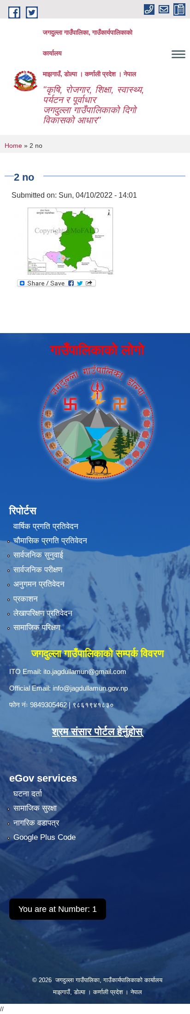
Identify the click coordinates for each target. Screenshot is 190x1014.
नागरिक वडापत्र (36, 823)
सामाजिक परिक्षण (36, 627)
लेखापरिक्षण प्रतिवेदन (42, 613)
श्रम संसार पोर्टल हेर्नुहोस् (97, 731)
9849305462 (48, 705)
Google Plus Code (44, 837)
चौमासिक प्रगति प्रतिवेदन (50, 540)
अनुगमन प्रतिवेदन (39, 584)
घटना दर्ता (27, 793)
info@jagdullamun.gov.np (90, 688)
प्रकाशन (25, 599)
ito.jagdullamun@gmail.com (84, 671)
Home (13, 145)
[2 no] (64, 239)
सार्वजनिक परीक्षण (37, 569)
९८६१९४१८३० (93, 705)
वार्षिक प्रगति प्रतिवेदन (45, 526)
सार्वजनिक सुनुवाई (38, 555)
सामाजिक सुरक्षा (35, 808)
